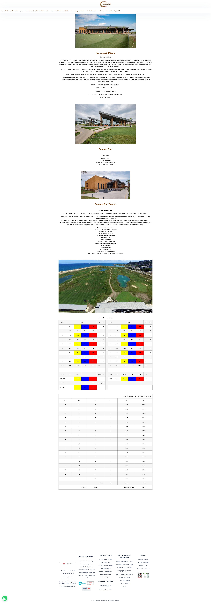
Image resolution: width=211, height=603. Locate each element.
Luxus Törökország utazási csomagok (12, 11)
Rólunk (101, 11)
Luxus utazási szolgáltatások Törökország (37, 11)
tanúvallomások (91, 11)
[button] (4, 598)
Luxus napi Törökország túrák (60, 11)
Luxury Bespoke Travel (78, 11)
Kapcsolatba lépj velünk (113, 11)
